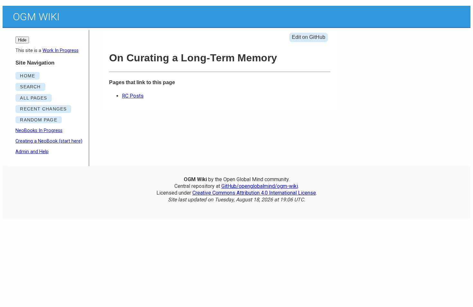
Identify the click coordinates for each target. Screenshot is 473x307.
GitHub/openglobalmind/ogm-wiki (259, 186)
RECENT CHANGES (43, 108)
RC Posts (133, 96)
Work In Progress (60, 50)
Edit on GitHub (308, 37)
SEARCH (30, 86)
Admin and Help (32, 151)
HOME (27, 75)
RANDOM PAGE (38, 119)
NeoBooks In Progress (38, 130)
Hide (22, 40)
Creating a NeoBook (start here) (48, 141)
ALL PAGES (33, 98)
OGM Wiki (36, 17)
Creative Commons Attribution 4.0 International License (254, 193)
